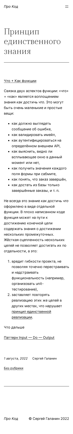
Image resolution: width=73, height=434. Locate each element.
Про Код (11, 6)
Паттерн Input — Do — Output (29, 337)
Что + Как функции (20, 81)
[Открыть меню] (66, 6)
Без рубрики (13, 368)
